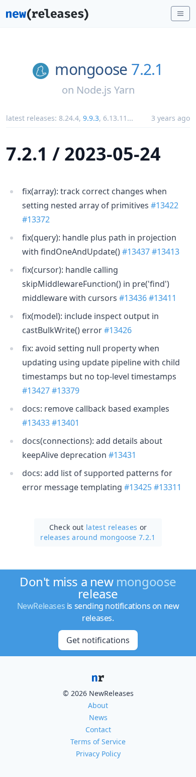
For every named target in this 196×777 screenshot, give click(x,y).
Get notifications (98, 640)
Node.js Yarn (105, 90)
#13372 (36, 219)
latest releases (111, 527)
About (98, 705)
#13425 (138, 487)
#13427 (36, 390)
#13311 (167, 487)
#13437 (136, 251)
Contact (98, 729)
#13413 (165, 251)
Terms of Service (98, 741)
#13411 (162, 297)
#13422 (164, 205)
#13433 (36, 422)
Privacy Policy (98, 753)
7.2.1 (147, 69)
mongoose (91, 69)
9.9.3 (91, 118)
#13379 (65, 390)
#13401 (65, 422)
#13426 (118, 330)
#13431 (122, 454)
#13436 (133, 297)
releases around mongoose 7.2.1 (98, 537)
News (98, 717)
